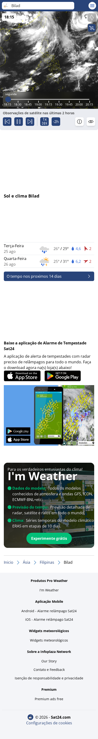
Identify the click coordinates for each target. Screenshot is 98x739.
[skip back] (7, 121)
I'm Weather (49, 590)
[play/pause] (18, 121)
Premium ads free (49, 699)
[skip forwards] (30, 121)
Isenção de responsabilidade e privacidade (49, 678)
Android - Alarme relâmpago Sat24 (49, 611)
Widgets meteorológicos (49, 640)
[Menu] (92, 5)
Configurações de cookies (49, 723)
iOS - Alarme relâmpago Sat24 (49, 619)
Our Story (49, 661)
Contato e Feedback (49, 669)
